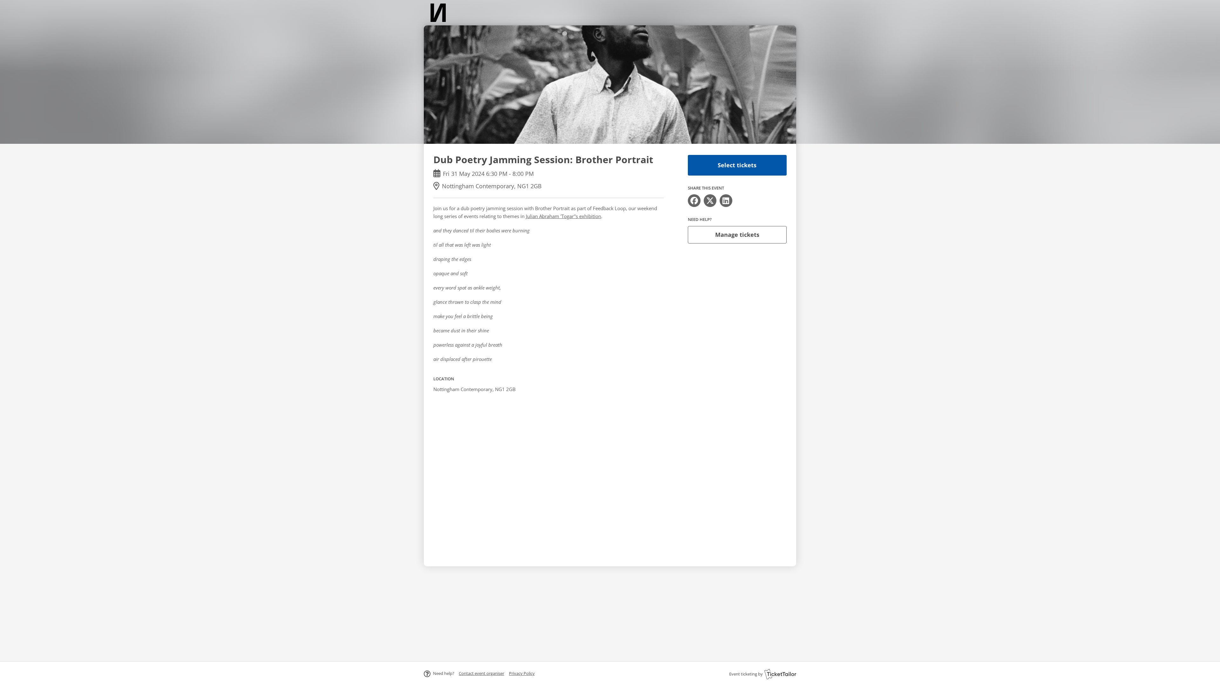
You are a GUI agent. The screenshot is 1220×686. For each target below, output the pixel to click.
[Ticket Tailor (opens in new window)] (780, 674)
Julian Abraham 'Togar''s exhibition (563, 216)
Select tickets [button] (737, 165)
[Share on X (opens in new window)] (710, 200)
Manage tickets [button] (737, 234)
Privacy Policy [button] (522, 673)
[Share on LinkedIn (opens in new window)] (726, 200)
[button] (481, 673)
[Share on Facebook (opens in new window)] (694, 200)
